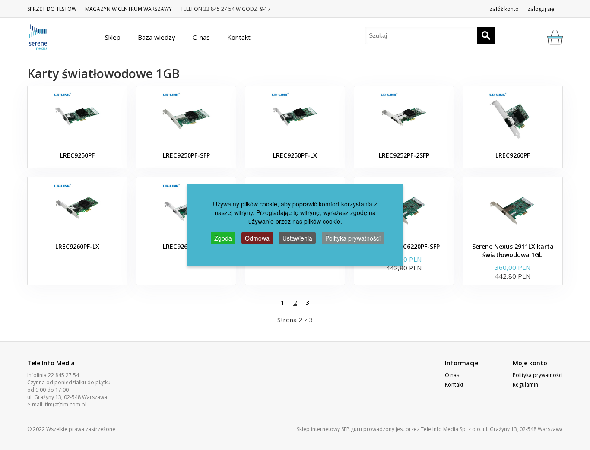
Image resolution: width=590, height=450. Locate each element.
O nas (452, 375)
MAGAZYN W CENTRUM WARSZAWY (128, 9)
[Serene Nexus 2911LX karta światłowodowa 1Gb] (513, 208)
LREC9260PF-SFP (186, 246)
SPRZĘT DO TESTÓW (51, 9)
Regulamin (525, 384)
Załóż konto (504, 9)
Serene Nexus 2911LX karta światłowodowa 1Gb (513, 250)
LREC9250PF (77, 155)
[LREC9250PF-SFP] (186, 117)
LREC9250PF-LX (295, 155)
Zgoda (223, 238)
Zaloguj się (540, 9)
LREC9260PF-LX (77, 246)
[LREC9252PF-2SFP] (404, 117)
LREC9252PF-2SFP (404, 155)
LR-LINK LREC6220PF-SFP (404, 246)
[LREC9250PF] (77, 117)
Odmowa (257, 238)
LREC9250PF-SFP (186, 155)
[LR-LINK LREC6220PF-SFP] (404, 208)
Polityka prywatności (538, 375)
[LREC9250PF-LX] (295, 117)
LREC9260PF (512, 155)
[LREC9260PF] (513, 117)
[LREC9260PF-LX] (77, 208)
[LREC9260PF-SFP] (186, 208)
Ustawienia (297, 238)
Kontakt (454, 384)
